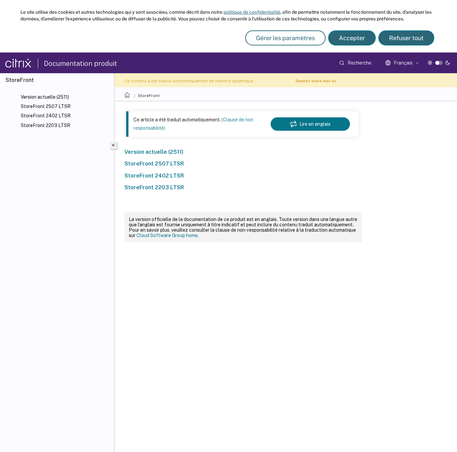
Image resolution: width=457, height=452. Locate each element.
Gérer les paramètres (285, 37)
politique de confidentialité (251, 12)
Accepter (352, 37)
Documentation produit (80, 64)
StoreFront (149, 95)
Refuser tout (406, 37)
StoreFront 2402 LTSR (46, 115)
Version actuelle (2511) (45, 97)
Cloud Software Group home (167, 235)
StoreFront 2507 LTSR (46, 106)
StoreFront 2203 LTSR (45, 125)
